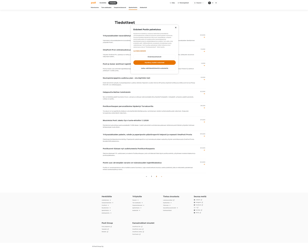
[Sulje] (176, 27)
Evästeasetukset (167, 210)
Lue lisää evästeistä (139, 51)
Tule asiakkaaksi (106, 7)
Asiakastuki (143, 7)
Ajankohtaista (133, 7)
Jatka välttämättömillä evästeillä (154, 68)
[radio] (209, 3)
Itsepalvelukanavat (120, 7)
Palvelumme (95, 7)
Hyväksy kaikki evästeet (155, 62)
